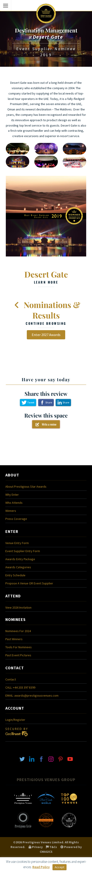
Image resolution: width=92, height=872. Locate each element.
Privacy (37, 847)
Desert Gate (46, 276)
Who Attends (14, 503)
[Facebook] (41, 759)
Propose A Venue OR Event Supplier (29, 583)
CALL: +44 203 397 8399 (20, 687)
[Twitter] (22, 759)
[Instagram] (51, 759)
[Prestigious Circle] (23, 828)
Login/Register (15, 720)
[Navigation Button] (5, 5)
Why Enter (12, 495)
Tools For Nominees (18, 647)
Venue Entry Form (17, 543)
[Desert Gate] (46, 216)
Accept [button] (59, 867)
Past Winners (14, 639)
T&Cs (53, 847)
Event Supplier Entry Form (22, 551)
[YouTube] (70, 759)
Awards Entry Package (20, 559)
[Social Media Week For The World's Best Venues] (69, 828)
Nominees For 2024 (18, 631)
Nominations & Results (51, 312)
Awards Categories (18, 567)
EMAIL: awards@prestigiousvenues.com (32, 695)
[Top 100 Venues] (69, 806)
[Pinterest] (60, 759)
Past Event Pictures (18, 655)
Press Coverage (16, 519)
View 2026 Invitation (18, 607)
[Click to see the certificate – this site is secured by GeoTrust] (16, 737)
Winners (10, 511)
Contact (10, 679)
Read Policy (41, 867)
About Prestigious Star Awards (25, 486)
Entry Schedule (15, 575)
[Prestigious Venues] (23, 806)
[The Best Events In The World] (46, 806)
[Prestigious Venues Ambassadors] (46, 828)
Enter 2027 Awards (46, 334)
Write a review (47, 424)
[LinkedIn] (31, 759)
